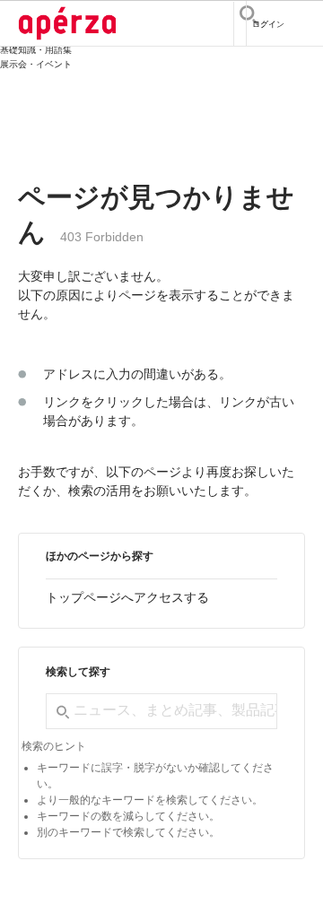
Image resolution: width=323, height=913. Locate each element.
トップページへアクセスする (127, 597)
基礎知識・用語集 (36, 50)
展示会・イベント (36, 64)
